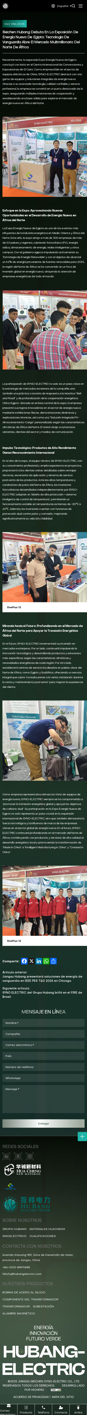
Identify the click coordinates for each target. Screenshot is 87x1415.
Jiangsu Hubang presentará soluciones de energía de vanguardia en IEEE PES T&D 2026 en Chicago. (42, 979)
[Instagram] (30, 1156)
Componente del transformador (30, 1299)
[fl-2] (43, 1204)
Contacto (60, 1412)
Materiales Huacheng (47, 1229)
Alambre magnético (18, 1313)
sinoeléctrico (14, 1236)
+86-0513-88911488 (16, 1267)
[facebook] (18, 1156)
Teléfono (43, 1412)
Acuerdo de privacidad (31, 1397)
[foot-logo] (43, 1169)
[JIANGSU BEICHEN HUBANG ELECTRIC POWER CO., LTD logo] (5, 6)
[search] (73, 6)
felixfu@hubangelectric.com (22, 1274)
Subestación (43, 1306)
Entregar (43, 1123)
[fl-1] (43, 1186)
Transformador (16, 1306)
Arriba (78, 1412)
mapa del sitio (63, 1397)
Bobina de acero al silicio (23, 1292)
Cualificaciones (43, 1236)
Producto (26, 1412)
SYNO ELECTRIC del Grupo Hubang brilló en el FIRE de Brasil (42, 995)
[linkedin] (6, 1156)
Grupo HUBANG (14, 1229)
